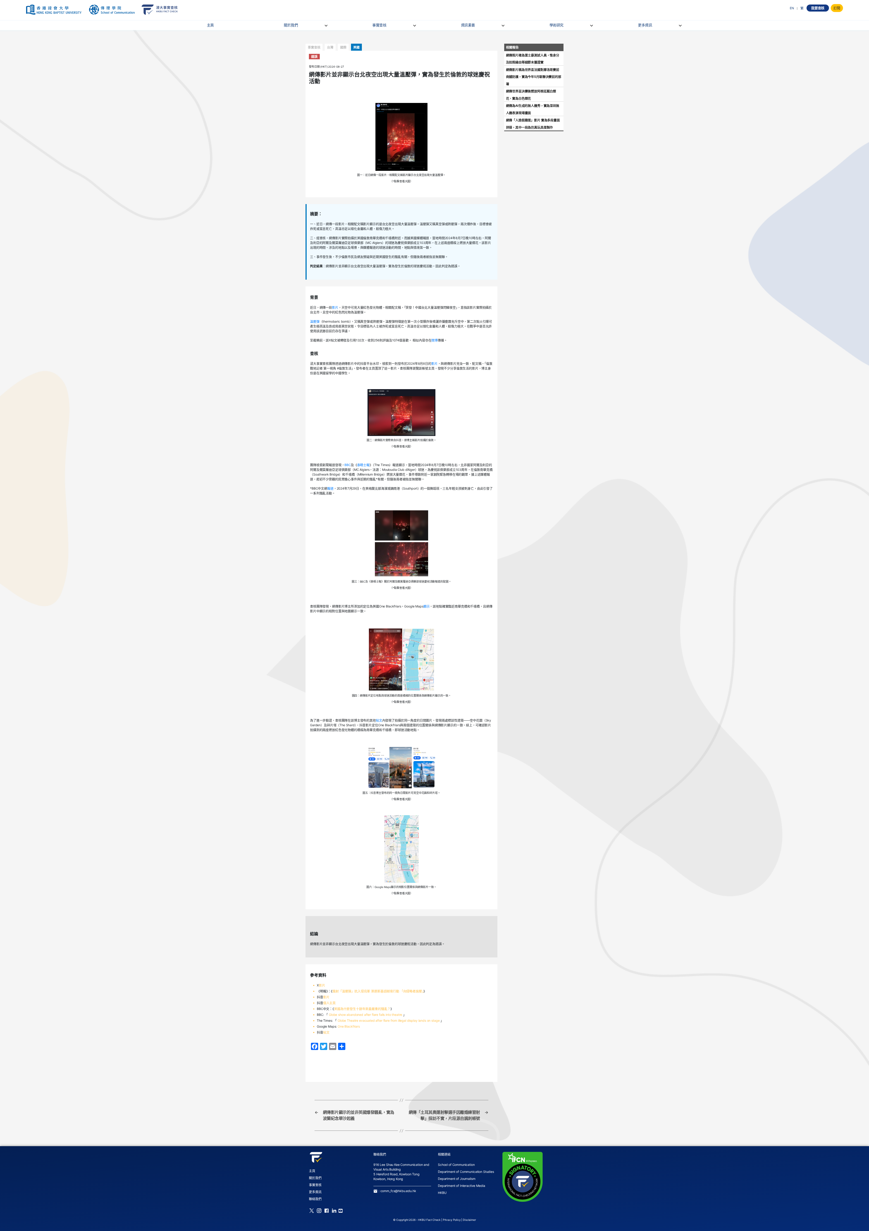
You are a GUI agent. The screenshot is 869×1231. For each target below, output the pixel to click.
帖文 (379, 720)
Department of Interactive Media (461, 1186)
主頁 (210, 25)
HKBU (442, 1193)
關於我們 (291, 25)
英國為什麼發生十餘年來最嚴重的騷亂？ (362, 1009)
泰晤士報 (363, 465)
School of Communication (456, 1165)
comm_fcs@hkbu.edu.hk (398, 1191)
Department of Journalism (456, 1179)
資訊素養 (468, 25)
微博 (434, 340)
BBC (347, 465)
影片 (335, 307)
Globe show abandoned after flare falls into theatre (365, 1015)
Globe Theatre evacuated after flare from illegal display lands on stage (388, 1020)
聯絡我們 (315, 1199)
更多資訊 (645, 25)
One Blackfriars (349, 1026)
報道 (330, 488)
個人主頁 (329, 1003)
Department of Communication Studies (466, 1172)
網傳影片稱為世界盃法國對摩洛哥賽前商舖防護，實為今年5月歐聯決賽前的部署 (533, 77)
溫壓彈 (315, 321)
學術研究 (556, 25)
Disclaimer (469, 1219)
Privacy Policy (452, 1219)
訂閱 (836, 8)
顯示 (426, 606)
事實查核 (379, 25)
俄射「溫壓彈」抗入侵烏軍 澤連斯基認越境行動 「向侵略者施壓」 (377, 991)
